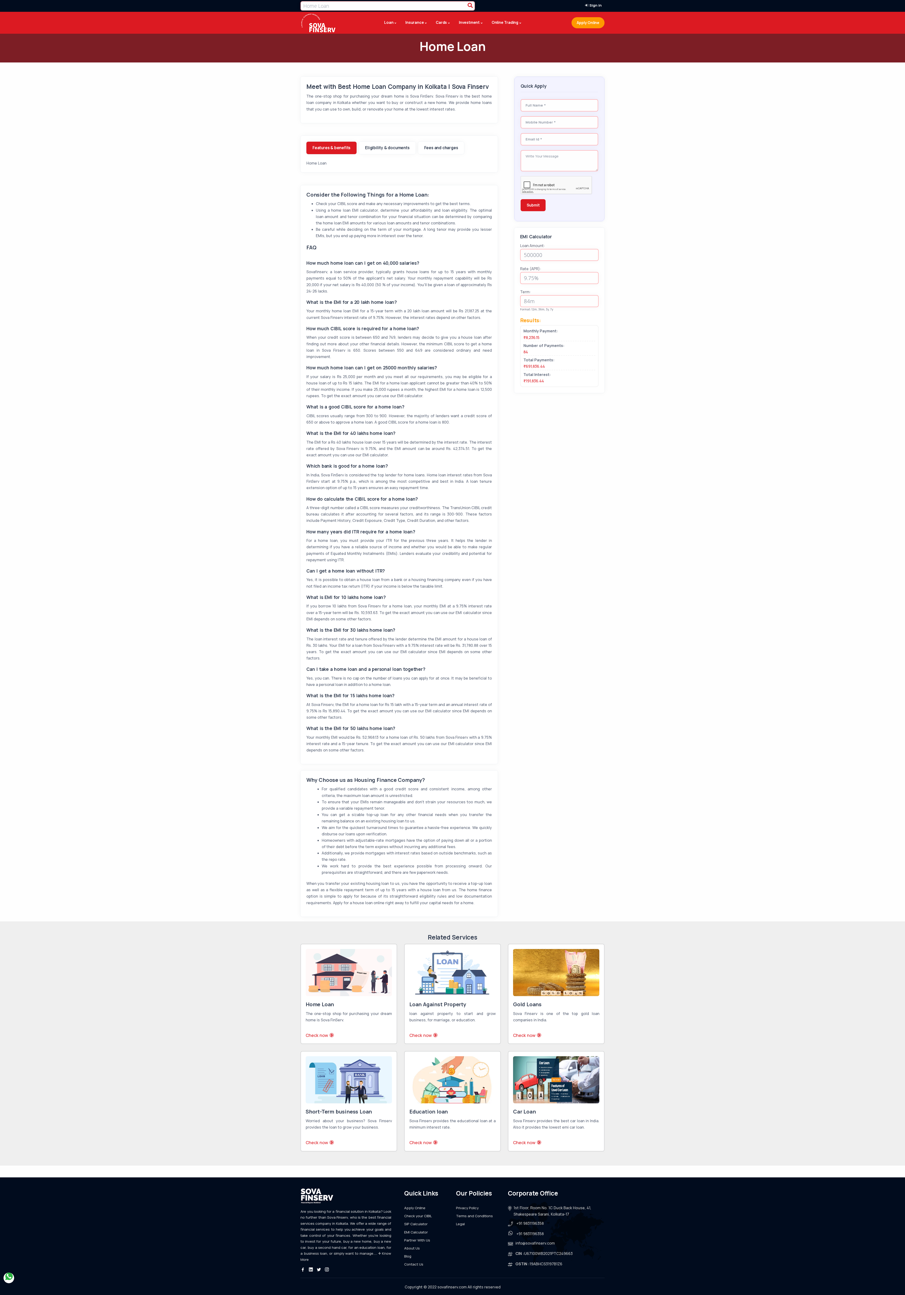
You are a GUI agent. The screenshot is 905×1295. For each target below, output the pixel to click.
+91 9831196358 (530, 1223)
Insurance (414, 22)
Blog (407, 1256)
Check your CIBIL (418, 1215)
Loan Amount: (532, 245)
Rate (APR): (530, 268)
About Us (412, 1248)
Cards (441, 22)
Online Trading (505, 22)
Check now (317, 1035)
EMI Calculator (416, 1232)
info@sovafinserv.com (535, 1243)
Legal (460, 1223)
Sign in (595, 5)
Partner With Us (417, 1240)
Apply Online (588, 22)
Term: (525, 291)
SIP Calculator (416, 1223)
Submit (533, 205)
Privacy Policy (467, 1207)
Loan (388, 22)
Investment (469, 22)
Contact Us (413, 1264)
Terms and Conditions (474, 1215)
